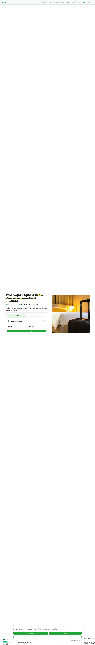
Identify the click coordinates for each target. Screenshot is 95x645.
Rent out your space (54, 2)
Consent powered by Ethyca (75, 640)
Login (84, 2)
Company (74, 2)
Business (62, 2)
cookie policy (41, 629)
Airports (68, 2)
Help (79, 2)
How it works (45, 2)
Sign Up (89, 2)
